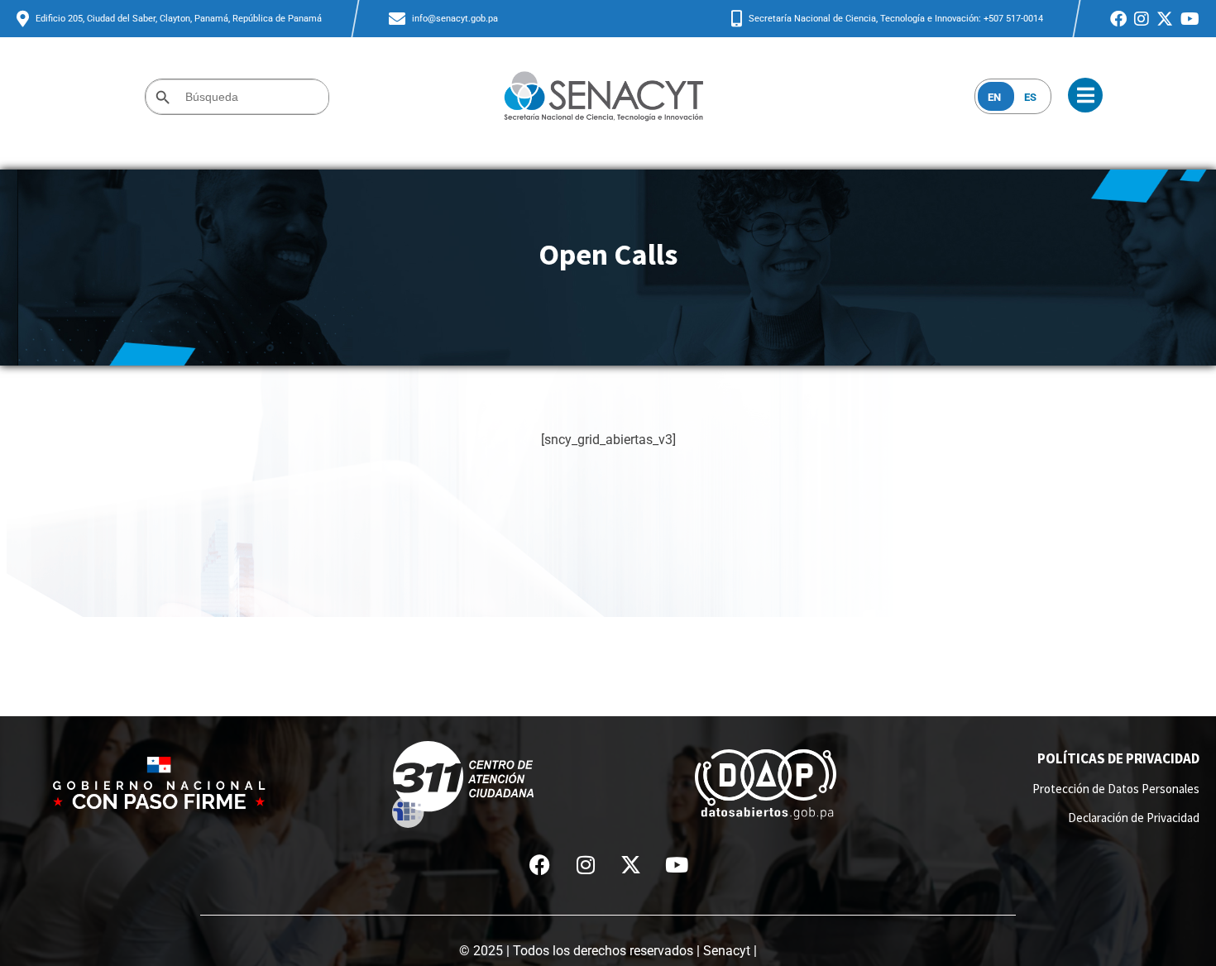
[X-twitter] (631, 865)
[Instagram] (585, 865)
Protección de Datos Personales (1115, 788)
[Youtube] (676, 865)
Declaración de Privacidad (1133, 817)
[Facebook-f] (540, 865)
